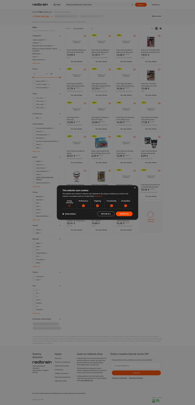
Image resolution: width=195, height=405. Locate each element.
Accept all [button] (124, 214)
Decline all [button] (106, 214)
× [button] (135, 187)
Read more (98, 196)
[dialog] (97, 202)
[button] (69, 214)
